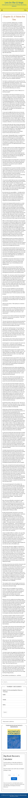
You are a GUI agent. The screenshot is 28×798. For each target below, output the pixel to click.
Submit (5, 712)
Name (4, 694)
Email (4, 704)
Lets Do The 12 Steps (14, 2)
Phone (4, 699)
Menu (25, 10)
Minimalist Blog (23, 795)
